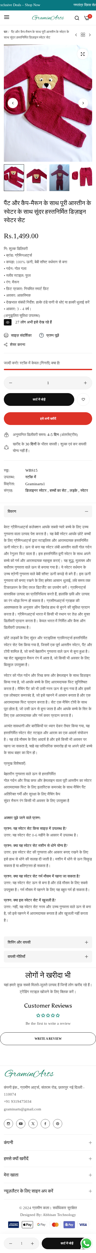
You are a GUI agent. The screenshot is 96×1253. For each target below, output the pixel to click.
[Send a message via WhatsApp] (86, 1243)
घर (5, 32)
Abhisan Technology (59, 1215)
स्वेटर (84, 490)
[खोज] (77, 17)
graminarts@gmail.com (22, 1109)
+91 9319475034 (17, 1101)
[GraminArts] (48, 17)
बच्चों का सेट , (59, 490)
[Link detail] (8, 1123)
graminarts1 (35, 484)
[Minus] (10, 382)
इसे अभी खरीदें (48, 418)
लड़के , (74, 490)
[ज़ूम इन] (82, 54)
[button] (83, 103)
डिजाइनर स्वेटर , (37, 490)
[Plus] (85, 382)
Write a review (48, 1039)
